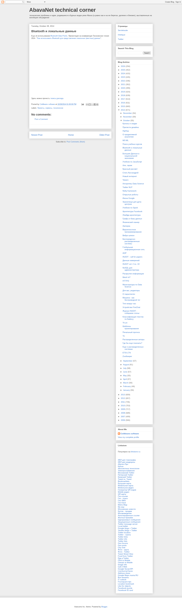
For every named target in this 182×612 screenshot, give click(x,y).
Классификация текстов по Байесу (133, 318)
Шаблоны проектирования (131, 327)
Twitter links (123, 537)
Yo (124, 336)
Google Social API (125, 569)
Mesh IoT (127, 277)
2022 (123, 81)
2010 (123, 405)
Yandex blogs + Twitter (127, 530)
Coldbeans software (130, 434)
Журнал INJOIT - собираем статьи (131, 312)
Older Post (104, 135)
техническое (58, 108)
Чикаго (125, 180)
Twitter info (122, 539)
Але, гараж (127, 165)
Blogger (104, 607)
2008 (123, 413)
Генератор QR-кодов (127, 490)
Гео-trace (122, 503)
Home (71, 135)
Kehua (120, 466)
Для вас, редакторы (131, 290)
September (128, 361)
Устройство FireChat (131, 307)
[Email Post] (82, 104)
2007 (123, 416)
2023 (123, 77)
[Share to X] (92, 104)
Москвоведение (125, 513)
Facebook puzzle (125, 588)
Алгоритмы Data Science (133, 184)
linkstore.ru (135, 452)
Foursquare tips (124, 582)
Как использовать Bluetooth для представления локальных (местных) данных (68, 38)
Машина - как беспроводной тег (131, 299)
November (127, 117)
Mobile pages (123, 492)
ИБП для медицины (126, 462)
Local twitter (123, 526)
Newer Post (36, 135)
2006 (123, 420)
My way (121, 507)
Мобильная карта (125, 485)
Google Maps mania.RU (128, 575)
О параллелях (129, 294)
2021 (123, 84)
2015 (123, 106)
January (126, 390)
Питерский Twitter (125, 475)
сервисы (48, 108)
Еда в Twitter (123, 558)
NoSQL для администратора (131, 269)
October (126, 120)
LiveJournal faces (125, 571)
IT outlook (122, 579)
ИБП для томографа (127, 460)
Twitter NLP (127, 187)
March (126, 383)
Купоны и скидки (130, 123)
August (126, 364)
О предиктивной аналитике (130, 135)
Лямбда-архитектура (132, 215)
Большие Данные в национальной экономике (131, 155)
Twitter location (124, 532)
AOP (124, 253)
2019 (123, 92)
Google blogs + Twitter (127, 528)
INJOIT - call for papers (132, 257)
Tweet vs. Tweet (125, 479)
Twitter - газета (124, 535)
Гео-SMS (122, 500)
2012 (123, 398)
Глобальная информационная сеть (134, 248)
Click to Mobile (124, 560)
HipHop (126, 131)
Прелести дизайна (131, 127)
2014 (123, 110)
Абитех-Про (123, 464)
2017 (123, 99)
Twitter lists (122, 541)
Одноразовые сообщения (129, 520)
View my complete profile (128, 437)
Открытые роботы (130, 194)
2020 (123, 88)
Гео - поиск (123, 498)
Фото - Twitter (124, 552)
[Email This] (87, 104)
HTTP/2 (126, 281)
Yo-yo (125, 323)
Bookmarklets (123, 481)
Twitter (121, 39)
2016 (123, 103)
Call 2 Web (122, 567)
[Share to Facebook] (94, 104)
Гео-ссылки (123, 496)
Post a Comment (41, 119)
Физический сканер (131, 222)
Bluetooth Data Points (58, 36)
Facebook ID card (125, 590)
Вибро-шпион (128, 235)
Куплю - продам (125, 511)
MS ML (126, 140)
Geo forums (123, 543)
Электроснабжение (126, 471)
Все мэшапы (123, 577)
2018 (123, 95)
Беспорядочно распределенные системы (131, 241)
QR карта (122, 494)
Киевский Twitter (125, 477)
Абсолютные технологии (128, 468)
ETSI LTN (127, 353)
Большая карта (124, 483)
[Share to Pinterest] (97, 104)
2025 (123, 70)
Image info (122, 565)
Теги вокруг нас (129, 303)
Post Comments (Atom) (76, 142)
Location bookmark (126, 584)
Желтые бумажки (125, 518)
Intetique (121, 35)
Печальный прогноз (131, 332)
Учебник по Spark (130, 208)
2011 (123, 402)
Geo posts (122, 545)
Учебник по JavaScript (132, 162)
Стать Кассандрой (130, 173)
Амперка (126, 226)
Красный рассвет (130, 169)
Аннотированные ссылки (128, 515)
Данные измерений (131, 260)
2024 (123, 73)
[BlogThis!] (89, 104)
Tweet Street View (125, 554)
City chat (121, 547)
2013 (123, 395)
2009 (123, 409)
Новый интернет (130, 176)
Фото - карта (123, 550)
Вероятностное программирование (132, 230)
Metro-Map (122, 505)
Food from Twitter (125, 556)
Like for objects (124, 586)
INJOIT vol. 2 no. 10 (131, 264)
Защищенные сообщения (129, 522)
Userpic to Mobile (125, 562)
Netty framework (129, 191)
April (125, 379)
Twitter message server (128, 524)
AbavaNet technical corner (62, 10)
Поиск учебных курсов (132, 144)
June (125, 372)
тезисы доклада (56, 98)
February (127, 386)
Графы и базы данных (132, 219)
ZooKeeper (127, 356)
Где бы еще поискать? (132, 343)
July (125, 368)
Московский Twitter (126, 473)
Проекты (40, 108)
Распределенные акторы (133, 339)
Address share (124, 573)
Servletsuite (123, 30)
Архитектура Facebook (132, 211)
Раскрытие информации (133, 274)
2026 (123, 66)
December (127, 113)
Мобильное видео (126, 488)
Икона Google (129, 198)
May (125, 375)
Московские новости (127, 509)
